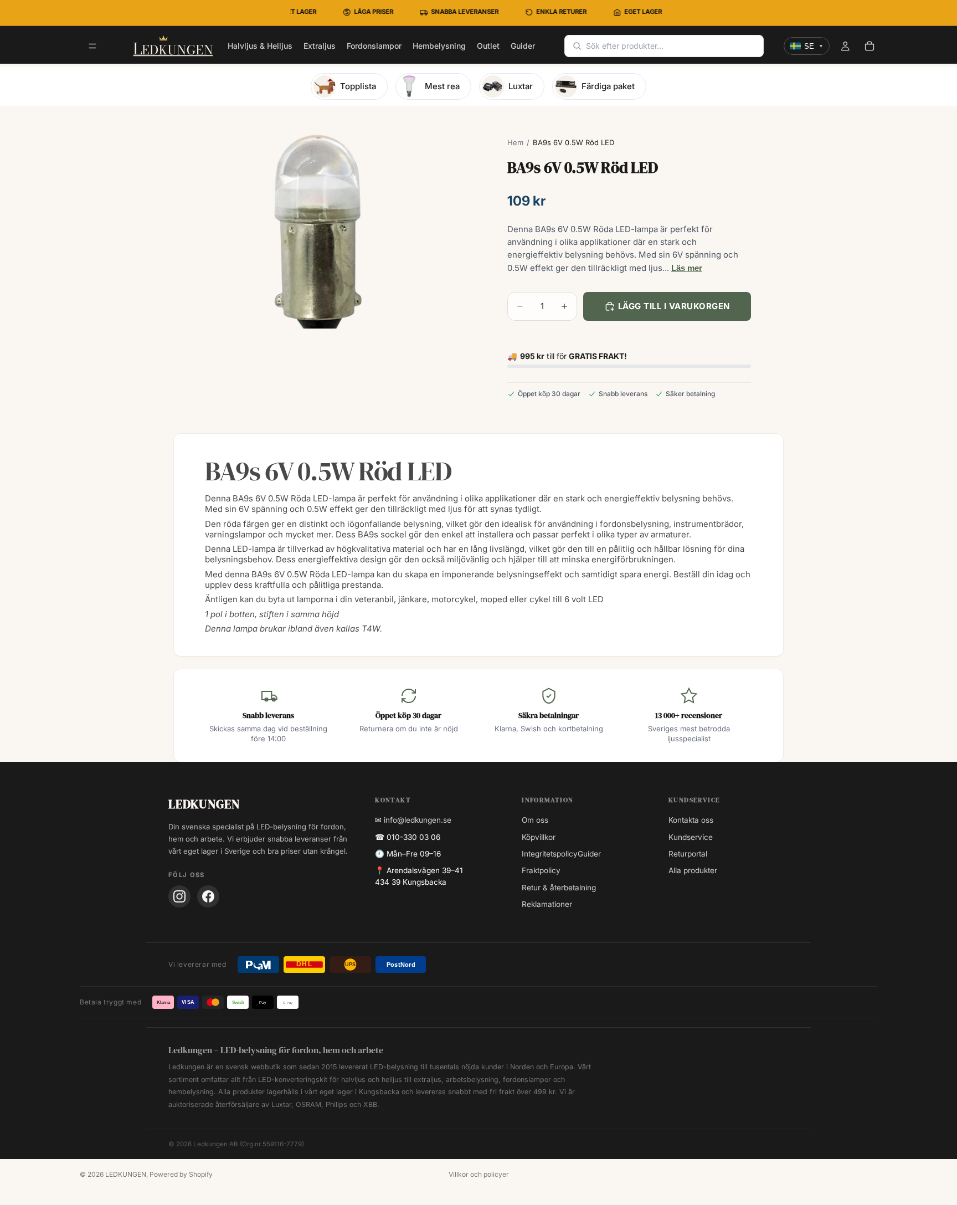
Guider (589, 853)
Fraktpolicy (541, 870)
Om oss (535, 820)
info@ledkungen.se (417, 820)
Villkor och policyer (479, 1174)
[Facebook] (208, 896)
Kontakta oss (690, 820)
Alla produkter (692, 870)
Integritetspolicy (550, 853)
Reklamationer (547, 904)
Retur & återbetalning (559, 887)
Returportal (687, 853)
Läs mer (686, 268)
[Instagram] (179, 896)
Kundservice (690, 837)
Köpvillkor (538, 837)
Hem (515, 142)
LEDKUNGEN (125, 1174)
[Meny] (92, 46)
